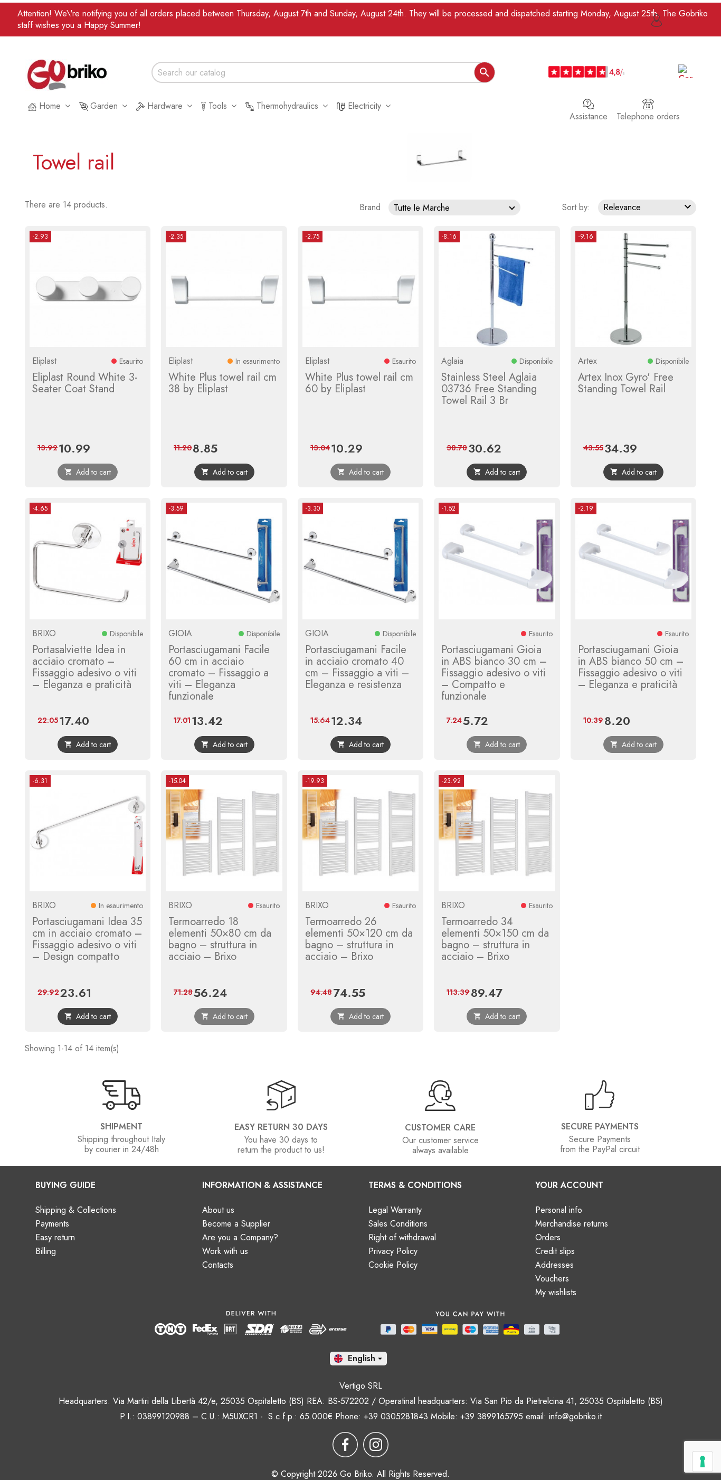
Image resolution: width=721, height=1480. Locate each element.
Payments (52, 1224)
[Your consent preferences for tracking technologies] (702, 1461)
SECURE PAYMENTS (600, 1126)
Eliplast (44, 361)
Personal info (558, 1210)
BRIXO (44, 633)
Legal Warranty (395, 1210)
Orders (548, 1237)
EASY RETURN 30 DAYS (281, 1127)
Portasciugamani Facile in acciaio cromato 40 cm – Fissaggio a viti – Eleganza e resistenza (357, 667)
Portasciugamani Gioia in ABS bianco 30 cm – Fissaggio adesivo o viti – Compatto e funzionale (494, 673)
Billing (45, 1251)
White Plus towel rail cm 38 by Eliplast (222, 383)
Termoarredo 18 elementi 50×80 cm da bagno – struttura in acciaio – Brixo (219, 939)
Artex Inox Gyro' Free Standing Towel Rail (625, 383)
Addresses (554, 1265)
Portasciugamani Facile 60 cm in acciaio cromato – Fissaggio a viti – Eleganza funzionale (219, 673)
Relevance (648, 207)
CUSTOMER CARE (440, 1127)
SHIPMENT (121, 1126)
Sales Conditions (398, 1224)
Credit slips (555, 1251)
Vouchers (552, 1278)
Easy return (55, 1237)
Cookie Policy (393, 1265)
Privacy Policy (393, 1251)
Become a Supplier (236, 1224)
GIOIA (180, 633)
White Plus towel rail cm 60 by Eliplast (359, 383)
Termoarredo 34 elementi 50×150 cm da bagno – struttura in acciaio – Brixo (495, 939)
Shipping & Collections (75, 1210)
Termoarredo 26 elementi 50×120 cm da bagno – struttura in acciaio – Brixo (359, 939)
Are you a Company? (240, 1237)
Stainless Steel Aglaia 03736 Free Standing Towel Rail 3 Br (489, 389)
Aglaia (452, 361)
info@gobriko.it (575, 1416)
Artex (587, 361)
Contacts (217, 1265)
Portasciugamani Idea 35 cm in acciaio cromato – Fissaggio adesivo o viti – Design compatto (87, 939)
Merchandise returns (571, 1224)
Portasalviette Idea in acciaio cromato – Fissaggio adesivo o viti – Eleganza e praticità (84, 667)
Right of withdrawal (402, 1237)
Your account (569, 1185)
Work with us (225, 1251)
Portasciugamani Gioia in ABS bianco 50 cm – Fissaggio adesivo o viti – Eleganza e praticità (631, 667)
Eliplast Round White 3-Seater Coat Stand (85, 383)
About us (218, 1210)
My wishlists (555, 1292)
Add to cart (224, 472)
